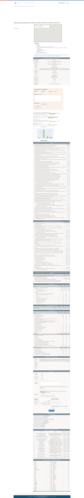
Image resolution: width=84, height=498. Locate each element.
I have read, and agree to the (48, 396)
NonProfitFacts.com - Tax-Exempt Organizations (26, 2)
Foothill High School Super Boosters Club (39, 418)
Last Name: (43, 91)
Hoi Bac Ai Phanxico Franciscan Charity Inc (39, 419)
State (63, 431)
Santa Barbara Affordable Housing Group (41, 435)
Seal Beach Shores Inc (41, 442)
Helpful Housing (41, 450)
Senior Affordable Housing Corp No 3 (41, 454)
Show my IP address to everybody (59, 406)
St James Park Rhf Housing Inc (41, 449)
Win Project (41, 443)
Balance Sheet (39, 51)
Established (65, 431)
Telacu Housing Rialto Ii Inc (41, 456)
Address (55, 431)
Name (41, 431)
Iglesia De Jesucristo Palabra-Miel (38, 424)
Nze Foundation (35, 425)
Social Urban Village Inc (41, 434)
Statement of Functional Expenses (41, 50)
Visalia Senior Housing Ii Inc (41, 451)
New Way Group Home (41, 441)
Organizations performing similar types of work (42, 52)
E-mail (53, 91)
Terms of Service (52, 396)
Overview (37, 44)
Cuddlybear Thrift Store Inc (37, 420)
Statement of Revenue (40, 49)
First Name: (35, 91)
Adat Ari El (35, 423)
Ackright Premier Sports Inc (37, 415)
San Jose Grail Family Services (41, 445)
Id (33, 431)
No (44, 388)
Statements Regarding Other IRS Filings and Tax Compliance (45, 46)
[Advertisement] (42, 14)
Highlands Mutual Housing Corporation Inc (41, 433)
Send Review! (51, 410)
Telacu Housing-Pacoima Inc (41, 453)
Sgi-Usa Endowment (36, 427)
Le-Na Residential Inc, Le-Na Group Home (41, 438)
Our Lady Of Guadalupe (41, 444)
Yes (41, 388)
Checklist (38, 45)
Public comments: (38, 94)
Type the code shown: (37, 103)
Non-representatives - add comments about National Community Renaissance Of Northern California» (47, 55)
